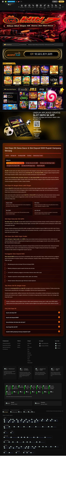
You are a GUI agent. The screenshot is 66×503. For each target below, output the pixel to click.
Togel (37, 7)
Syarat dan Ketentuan (6, 347)
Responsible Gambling (7, 345)
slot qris (26, 177)
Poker (52, 7)
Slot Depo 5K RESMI (44, 345)
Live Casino (29, 7)
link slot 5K (33, 195)
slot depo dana (14, 177)
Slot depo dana (8, 221)
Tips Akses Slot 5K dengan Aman (28, 165)
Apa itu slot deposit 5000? (12, 317)
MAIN (9, 69)
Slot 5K (6, 170)
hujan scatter (16, 239)
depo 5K (11, 188)
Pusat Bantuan (5, 349)
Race (33, 7)
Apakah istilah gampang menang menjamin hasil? (18, 331)
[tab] (24, 89)
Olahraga (41, 7)
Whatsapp (59, 343)
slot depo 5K (29, 172)
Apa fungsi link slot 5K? (12, 327)
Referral (18, 347)
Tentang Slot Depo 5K (6, 343)
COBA (25, 94)
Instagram (59, 345)
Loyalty (18, 345)
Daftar (61, 1)
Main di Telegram (11, 1)
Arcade (48, 7)
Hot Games (22, 7)
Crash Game (45, 8)
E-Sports (56, 7)
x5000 (23, 239)
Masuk (55, 1)
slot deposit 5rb (15, 288)
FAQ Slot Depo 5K (40, 165)
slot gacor (10, 239)
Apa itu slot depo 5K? (11, 312)
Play (18, 55)
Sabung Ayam (60, 8)
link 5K (26, 195)
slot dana (21, 177)
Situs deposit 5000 (9, 256)
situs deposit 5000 (34, 177)
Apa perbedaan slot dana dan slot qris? (15, 322)
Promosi (18, 343)
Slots (26, 7)
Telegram (58, 348)
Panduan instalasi (37, 131)
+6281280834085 (44, 343)
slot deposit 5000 (39, 172)
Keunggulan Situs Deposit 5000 (13, 165)
